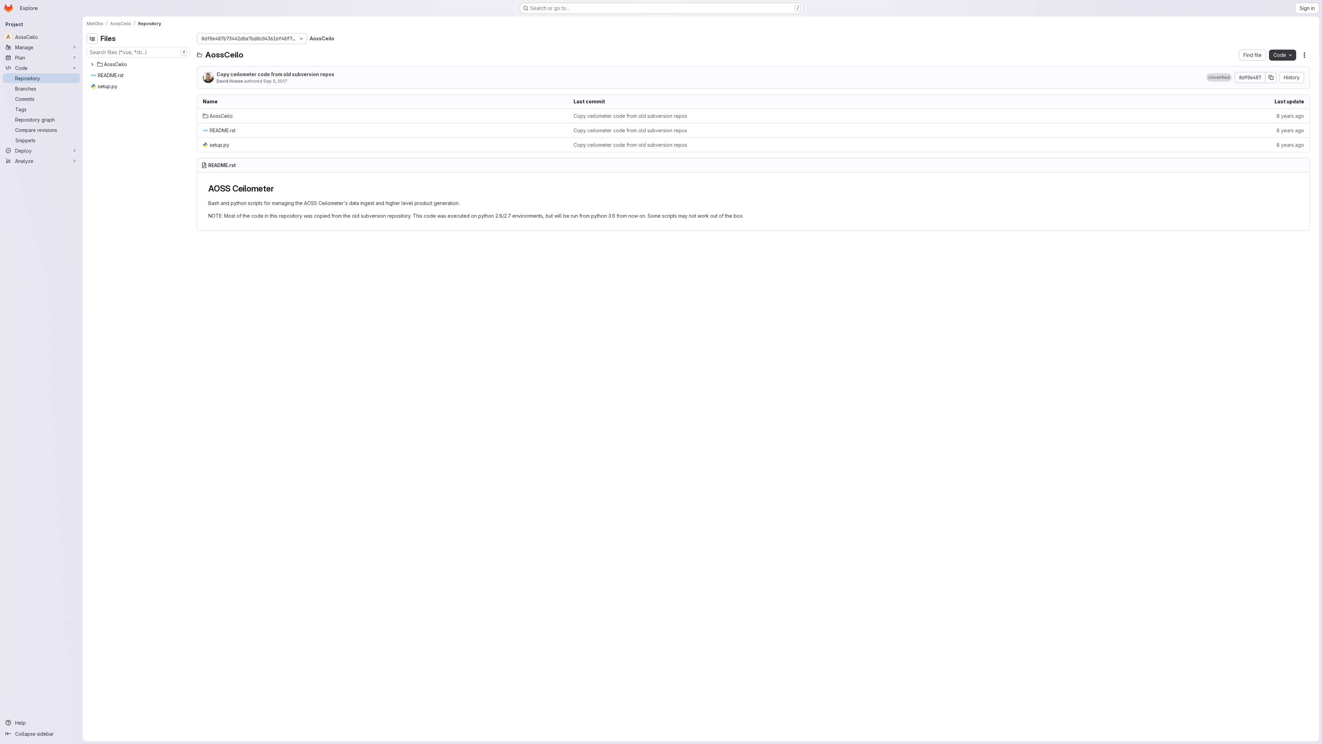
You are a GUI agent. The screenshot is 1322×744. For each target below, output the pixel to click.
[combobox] (138, 52)
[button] (1219, 77)
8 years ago (1290, 116)
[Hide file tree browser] (92, 38)
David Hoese (230, 81)
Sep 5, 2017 (275, 81)
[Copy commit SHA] (1271, 77)
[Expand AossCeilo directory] (92, 64)
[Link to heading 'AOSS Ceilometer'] (278, 189)
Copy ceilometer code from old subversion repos (275, 74)
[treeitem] (139, 64)
